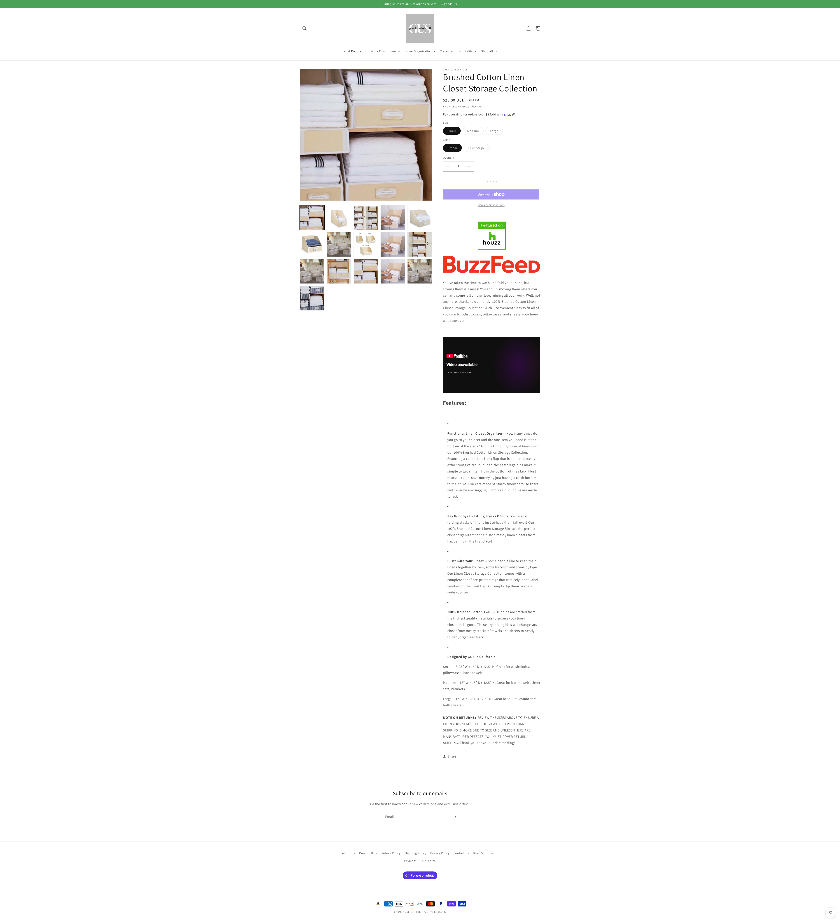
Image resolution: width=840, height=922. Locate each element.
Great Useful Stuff (413, 911)
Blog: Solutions (484, 853)
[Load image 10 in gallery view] (392, 244)
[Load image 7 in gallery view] (339, 244)
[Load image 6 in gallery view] (312, 244)
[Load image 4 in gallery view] (392, 217)
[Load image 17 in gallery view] (419, 271)
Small (454, 132)
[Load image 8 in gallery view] (366, 244)
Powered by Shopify (435, 911)
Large (496, 132)
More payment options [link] (491, 204)
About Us (348, 853)
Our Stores (428, 861)
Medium (475, 132)
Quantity (448, 157)
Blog (374, 853)
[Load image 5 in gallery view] (419, 217)
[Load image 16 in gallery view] (392, 271)
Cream (455, 149)
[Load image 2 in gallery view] (339, 217)
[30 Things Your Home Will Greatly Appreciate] (491, 273)
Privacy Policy (439, 853)
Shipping (448, 106)
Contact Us (461, 853)
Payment (410, 861)
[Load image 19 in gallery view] (312, 298)
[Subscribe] (454, 817)
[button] (304, 28)
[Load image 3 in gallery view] (366, 217)
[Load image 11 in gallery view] (419, 244)
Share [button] (452, 756)
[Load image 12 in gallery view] (312, 271)
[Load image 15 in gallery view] (366, 271)
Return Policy (391, 853)
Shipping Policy (415, 853)
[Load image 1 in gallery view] (312, 217)
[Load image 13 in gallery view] (339, 271)
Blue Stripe (479, 149)
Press (363, 853)
